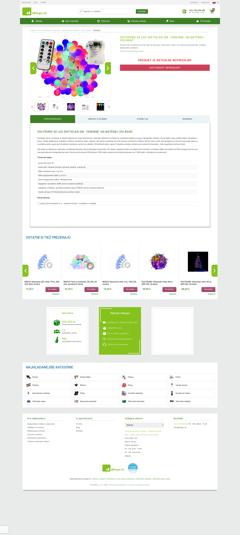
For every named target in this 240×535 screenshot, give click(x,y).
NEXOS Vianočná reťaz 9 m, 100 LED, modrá (119, 283)
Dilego (33, 30)
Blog (35, 2)
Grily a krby (121, 479)
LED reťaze (86, 30)
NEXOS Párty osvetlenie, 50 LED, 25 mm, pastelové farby (80, 283)
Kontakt (43, 2)
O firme (79, 424)
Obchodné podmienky (36, 438)
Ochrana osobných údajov (38, 441)
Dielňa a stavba (98, 479)
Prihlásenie (194, 2)
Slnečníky (131, 479)
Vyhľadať (142, 11)
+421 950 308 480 (181, 424)
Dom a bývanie (44, 30)
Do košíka (52, 289)
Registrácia (205, 2)
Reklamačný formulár (36, 431)
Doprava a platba (34, 434)
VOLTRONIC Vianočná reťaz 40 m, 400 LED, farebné (157, 283)
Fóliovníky (110, 479)
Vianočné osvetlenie (70, 30)
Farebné (96, 30)
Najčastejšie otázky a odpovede (40, 424)
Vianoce (56, 30)
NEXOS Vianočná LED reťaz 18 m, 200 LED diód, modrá (41, 283)
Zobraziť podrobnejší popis (132, 51)
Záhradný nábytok (143, 479)
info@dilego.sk (180, 427)
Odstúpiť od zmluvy (35, 427)
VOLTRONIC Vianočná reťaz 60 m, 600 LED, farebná (196, 283)
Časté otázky (26, 2)
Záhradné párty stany (161, 479)
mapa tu (128, 456)
